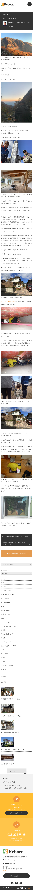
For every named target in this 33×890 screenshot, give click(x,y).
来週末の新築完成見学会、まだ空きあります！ (18, 537)
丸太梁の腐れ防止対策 (7, 764)
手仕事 (3, 638)
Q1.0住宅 (4, 618)
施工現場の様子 (5, 602)
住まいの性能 (5, 598)
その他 (3, 661)
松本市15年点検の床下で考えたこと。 (12, 732)
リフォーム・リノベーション (9, 626)
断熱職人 (3, 630)
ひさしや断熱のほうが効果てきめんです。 (13, 749)
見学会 (3, 657)
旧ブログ (3, 669)
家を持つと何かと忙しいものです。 (11, 716)
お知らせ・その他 (6, 590)
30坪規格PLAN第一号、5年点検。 (11, 699)
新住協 (3, 582)
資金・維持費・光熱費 (7, 594)
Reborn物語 (4, 653)
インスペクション (6, 642)
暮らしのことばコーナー (8, 301)
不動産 (3, 650)
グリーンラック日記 (7, 665)
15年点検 (3, 682)
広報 (2, 606)
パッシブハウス (5, 610)
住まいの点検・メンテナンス (9, 646)
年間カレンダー (7, 870)
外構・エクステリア (7, 614)
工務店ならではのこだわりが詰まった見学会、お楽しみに (15, 543)
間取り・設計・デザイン (8, 634)
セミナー (3, 586)
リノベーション (5, 622)
